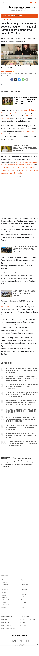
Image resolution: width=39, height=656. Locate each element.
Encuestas (6, 604)
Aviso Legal (25, 616)
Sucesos (5, 584)
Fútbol (23, 582)
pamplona (7, 84)
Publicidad (6, 622)
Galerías (24, 605)
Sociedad (5, 589)
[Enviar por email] (26, 79)
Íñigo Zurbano (7, 71)
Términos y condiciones (22, 458)
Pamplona (5, 592)
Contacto (6, 619)
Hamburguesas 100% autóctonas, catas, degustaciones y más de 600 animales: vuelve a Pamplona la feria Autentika (22, 378)
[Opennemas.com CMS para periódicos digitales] (19, 642)
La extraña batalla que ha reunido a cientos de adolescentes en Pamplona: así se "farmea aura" (22, 386)
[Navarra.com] (19, 7)
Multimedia (24, 602)
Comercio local (29, 84)
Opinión (4, 595)
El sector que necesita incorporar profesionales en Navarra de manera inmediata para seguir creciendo (25, 249)
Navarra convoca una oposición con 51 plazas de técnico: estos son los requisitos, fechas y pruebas (24, 293)
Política (5, 582)
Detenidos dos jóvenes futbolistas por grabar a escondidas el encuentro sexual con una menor (21, 435)
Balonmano (25, 589)
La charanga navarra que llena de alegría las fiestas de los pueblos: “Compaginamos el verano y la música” (21, 443)
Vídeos (24, 607)
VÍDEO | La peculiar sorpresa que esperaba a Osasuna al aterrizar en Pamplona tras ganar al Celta (21, 427)
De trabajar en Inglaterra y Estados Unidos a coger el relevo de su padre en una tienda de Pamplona (22, 370)
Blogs (4, 602)
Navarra (4, 580)
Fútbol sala (25, 592)
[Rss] (13, 71)
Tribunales (6, 587)
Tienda (24, 625)
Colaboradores (7, 600)
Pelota (23, 587)
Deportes (23, 580)
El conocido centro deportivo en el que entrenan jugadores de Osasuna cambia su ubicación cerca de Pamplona (25, 100)
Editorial (5, 597)
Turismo (24, 622)
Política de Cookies (8, 625)
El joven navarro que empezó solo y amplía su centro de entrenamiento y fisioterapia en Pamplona (21, 411)
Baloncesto (25, 584)
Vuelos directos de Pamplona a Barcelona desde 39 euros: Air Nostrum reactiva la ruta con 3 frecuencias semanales (21, 403)
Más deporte (25, 594)
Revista (23, 600)
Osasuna (5, 607)
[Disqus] (19, 495)
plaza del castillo (17, 84)
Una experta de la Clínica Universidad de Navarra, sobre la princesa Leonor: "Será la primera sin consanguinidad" (25, 148)
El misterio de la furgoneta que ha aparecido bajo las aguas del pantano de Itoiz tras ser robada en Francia (22, 394)
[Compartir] (11, 79)
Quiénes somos (7, 616)
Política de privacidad (9, 628)
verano (3, 86)
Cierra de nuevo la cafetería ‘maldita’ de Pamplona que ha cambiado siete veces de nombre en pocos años (20, 419)
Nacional (23, 597)
